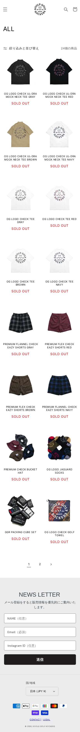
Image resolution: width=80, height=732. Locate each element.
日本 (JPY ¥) (38, 691)
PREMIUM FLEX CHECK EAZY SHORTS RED (59, 346)
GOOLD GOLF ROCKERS (44, 726)
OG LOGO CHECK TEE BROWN (21, 283)
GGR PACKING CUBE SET (21, 532)
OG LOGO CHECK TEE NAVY (59, 283)
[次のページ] (51, 564)
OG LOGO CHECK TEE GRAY (21, 221)
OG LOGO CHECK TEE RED (59, 219)
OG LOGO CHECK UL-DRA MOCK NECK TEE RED (59, 95)
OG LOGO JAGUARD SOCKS (59, 471)
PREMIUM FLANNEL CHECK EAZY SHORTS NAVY (59, 408)
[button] (5, 9)
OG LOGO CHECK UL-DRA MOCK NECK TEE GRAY (20, 95)
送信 (40, 659)
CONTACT (35, 719)
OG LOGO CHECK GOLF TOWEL (59, 534)
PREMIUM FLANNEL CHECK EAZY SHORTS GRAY (20, 346)
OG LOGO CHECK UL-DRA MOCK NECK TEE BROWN (20, 158)
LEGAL (46, 719)
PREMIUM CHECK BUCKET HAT (20, 471)
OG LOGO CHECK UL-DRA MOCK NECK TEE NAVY (59, 158)
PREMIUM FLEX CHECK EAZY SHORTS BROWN (20, 408)
